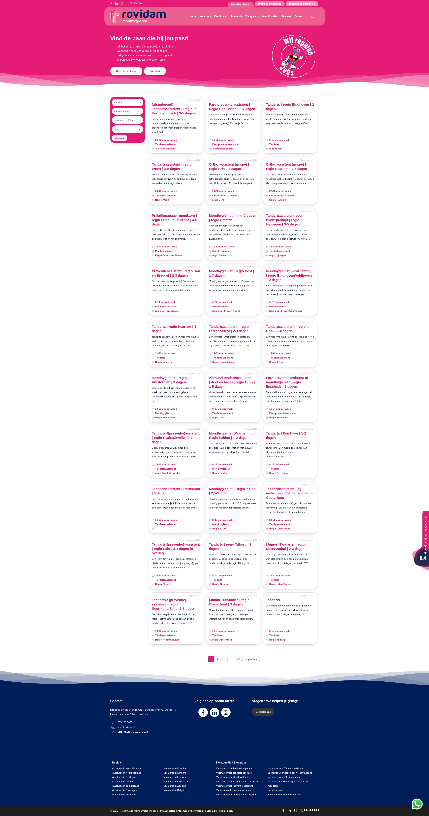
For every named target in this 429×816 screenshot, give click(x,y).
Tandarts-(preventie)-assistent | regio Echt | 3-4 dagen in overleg (176, 549)
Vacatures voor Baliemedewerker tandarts (290, 772)
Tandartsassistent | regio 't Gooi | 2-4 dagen (287, 329)
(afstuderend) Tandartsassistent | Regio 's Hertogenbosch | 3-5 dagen (174, 109)
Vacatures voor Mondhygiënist (232, 777)
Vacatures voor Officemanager (284, 777)
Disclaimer (212, 810)
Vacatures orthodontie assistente (233, 790)
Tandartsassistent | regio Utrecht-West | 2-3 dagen (229, 329)
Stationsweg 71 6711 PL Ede (133, 731)
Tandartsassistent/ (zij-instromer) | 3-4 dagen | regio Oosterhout (289, 493)
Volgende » (251, 659)
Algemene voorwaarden (190, 810)
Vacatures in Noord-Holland (126, 772)
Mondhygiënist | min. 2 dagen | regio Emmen (232, 218)
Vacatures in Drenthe (175, 768)
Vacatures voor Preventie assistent (234, 785)
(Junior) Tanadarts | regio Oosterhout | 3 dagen (229, 602)
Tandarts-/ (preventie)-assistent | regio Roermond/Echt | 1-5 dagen (173, 604)
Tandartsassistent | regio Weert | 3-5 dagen (172, 167)
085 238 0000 (125, 722)
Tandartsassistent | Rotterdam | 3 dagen (176, 491)
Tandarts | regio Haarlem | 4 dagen (174, 329)
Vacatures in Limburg (175, 772)
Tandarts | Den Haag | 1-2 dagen (286, 435)
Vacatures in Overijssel (176, 781)
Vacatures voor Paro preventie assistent (237, 781)
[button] (126, 71)
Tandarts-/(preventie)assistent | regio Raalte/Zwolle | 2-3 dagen (176, 437)
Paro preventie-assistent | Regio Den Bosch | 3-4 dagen (232, 107)
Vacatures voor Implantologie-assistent (236, 794)
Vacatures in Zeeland (175, 785)
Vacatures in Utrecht (122, 781)
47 (238, 659)
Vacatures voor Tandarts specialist (234, 772)
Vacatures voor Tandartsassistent (285, 768)
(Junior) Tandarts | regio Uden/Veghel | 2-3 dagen (285, 547)
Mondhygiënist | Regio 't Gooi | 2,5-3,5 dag (233, 491)
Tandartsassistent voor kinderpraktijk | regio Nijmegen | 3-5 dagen (284, 220)
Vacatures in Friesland (175, 777)
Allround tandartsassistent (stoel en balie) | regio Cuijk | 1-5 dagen (232, 382)
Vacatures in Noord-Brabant (126, 768)
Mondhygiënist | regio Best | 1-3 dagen (231, 273)
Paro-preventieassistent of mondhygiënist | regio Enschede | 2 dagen (287, 382)
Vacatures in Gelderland (124, 777)
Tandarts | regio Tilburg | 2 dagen (230, 547)
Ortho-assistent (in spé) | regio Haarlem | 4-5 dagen (286, 167)
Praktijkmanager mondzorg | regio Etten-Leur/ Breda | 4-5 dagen (174, 220)
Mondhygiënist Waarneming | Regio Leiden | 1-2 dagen (232, 435)
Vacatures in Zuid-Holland (125, 785)
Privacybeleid (167, 810)
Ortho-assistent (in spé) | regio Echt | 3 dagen (229, 167)
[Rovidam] (420, 569)
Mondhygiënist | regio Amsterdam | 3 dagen (169, 380)
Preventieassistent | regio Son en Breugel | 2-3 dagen (176, 273)
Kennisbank (227, 810)
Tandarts (273, 600)
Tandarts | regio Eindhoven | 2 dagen (290, 107)
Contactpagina (263, 711)
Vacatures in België (174, 790)
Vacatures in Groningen (124, 790)
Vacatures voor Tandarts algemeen (234, 768)
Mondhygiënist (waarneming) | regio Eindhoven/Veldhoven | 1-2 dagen (290, 275)
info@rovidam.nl (126, 727)
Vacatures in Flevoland (124, 794)
